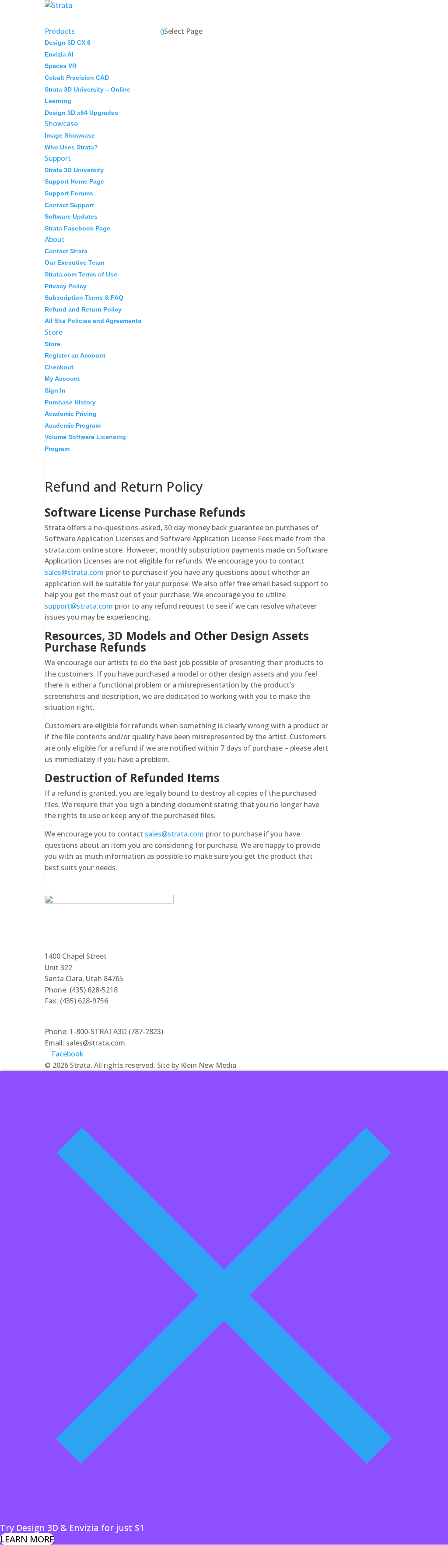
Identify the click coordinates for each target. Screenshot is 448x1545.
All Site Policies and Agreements (93, 320)
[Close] (224, 1516)
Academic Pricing (71, 413)
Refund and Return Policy (83, 309)
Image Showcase (70, 135)
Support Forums (69, 193)
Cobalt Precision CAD (77, 77)
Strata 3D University (74, 170)
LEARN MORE (27, 1539)
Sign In (55, 390)
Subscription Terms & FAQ (84, 297)
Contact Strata (66, 251)
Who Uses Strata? (71, 147)
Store (52, 343)
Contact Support (69, 205)
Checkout (59, 367)
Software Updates (71, 216)
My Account (62, 378)
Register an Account (75, 355)
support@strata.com (79, 606)
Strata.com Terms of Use (81, 274)
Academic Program (73, 425)
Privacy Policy (66, 286)
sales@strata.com (74, 572)
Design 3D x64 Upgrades (81, 112)
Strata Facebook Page (77, 228)
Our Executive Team (74, 262)
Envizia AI (59, 54)
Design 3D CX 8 (68, 42)
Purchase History (70, 402)
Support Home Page (74, 181)
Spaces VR (61, 65)
